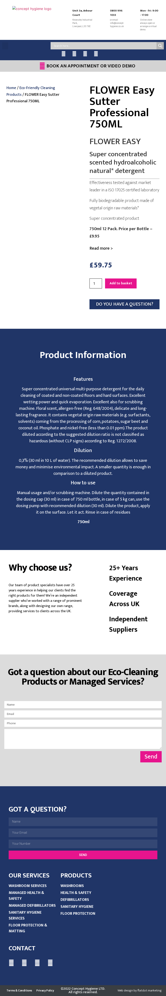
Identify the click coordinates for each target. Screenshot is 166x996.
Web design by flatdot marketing (140, 990)
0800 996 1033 (116, 12)
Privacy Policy (45, 990)
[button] (5, 45)
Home (11, 88)
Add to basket (121, 283)
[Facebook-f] (63, 53)
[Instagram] (96, 53)
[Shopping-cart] (106, 53)
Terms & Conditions (19, 990)
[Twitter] (74, 53)
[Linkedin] (85, 53)
